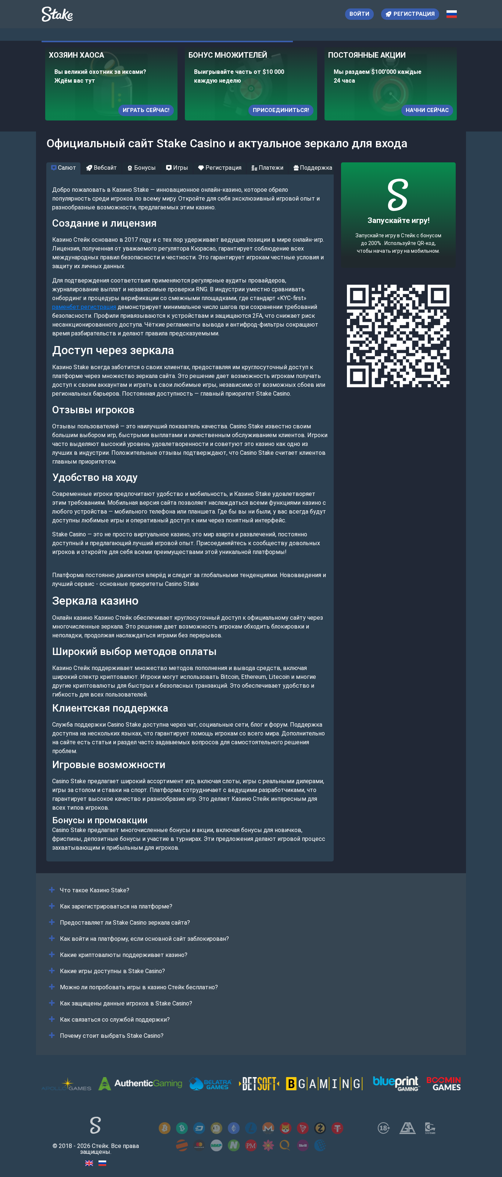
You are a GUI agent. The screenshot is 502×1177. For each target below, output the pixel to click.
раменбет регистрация (84, 306)
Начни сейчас (427, 110)
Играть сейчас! (146, 110)
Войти (359, 14)
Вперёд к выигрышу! (398, 237)
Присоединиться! (281, 110)
